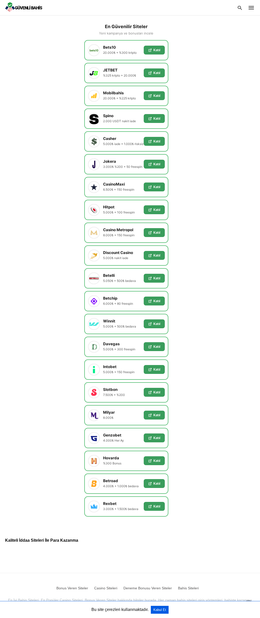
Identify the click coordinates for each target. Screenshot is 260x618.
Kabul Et (159, 610)
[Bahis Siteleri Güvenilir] (25, 7)
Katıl (156, 50)
